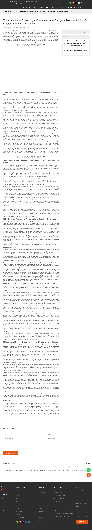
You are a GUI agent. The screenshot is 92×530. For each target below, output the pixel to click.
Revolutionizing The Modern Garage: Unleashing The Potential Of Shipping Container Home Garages (46, 466)
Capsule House (43, 511)
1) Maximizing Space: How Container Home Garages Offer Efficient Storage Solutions (77, 40)
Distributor (19, 511)
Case (89, 463)
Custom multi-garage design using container (9, 466)
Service (18, 499)
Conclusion (69, 53)
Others (40, 520)
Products (18, 495)
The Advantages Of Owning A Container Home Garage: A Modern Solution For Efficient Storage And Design (46, 11)
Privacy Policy (20, 517)
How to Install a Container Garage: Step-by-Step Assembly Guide (16, 470)
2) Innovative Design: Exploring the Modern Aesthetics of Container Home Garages (77, 43)
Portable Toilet (43, 514)
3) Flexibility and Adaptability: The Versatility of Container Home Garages (77, 45)
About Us (18, 508)
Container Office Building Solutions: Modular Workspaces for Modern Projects (77, 466)
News (15, 11)
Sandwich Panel (43, 517)
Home (17, 492)
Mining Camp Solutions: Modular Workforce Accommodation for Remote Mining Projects (77, 470)
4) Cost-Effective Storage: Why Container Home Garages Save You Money (77, 48)
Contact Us (19, 514)
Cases (17, 502)
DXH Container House (6, 11)
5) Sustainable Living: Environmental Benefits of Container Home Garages (77, 50)
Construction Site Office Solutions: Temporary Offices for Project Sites (46, 470)
